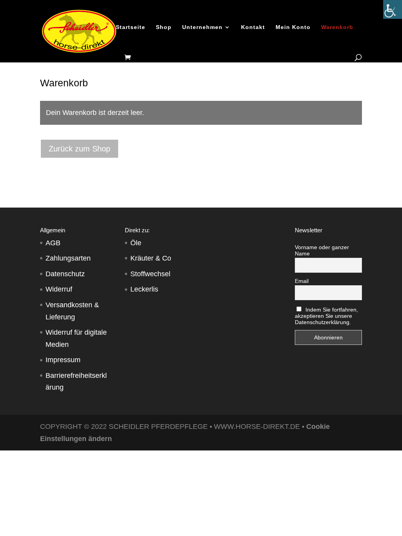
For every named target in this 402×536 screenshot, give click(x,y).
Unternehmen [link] (202, 27)
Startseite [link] (130, 27)
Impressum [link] (63, 360)
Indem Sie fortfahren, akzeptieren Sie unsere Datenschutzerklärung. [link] (326, 315)
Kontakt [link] (253, 27)
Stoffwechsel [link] (150, 274)
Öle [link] (135, 243)
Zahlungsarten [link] (68, 258)
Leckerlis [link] (144, 289)
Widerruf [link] (59, 289)
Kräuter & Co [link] (150, 258)
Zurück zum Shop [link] (79, 148)
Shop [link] (164, 27)
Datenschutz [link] (65, 274)
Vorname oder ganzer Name (322, 250)
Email (302, 281)
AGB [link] (53, 243)
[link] (392, 9)
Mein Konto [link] (293, 27)
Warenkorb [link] (337, 27)
